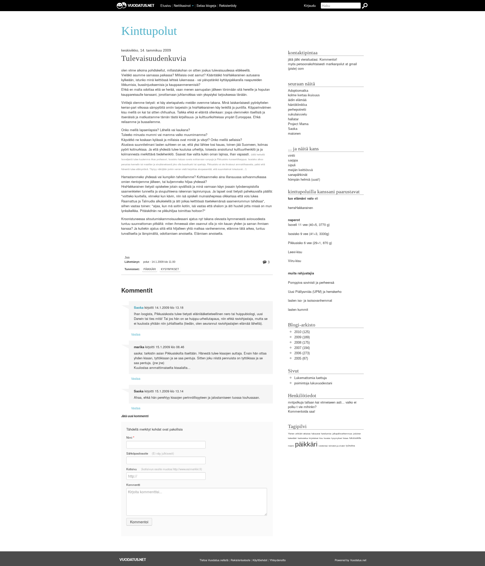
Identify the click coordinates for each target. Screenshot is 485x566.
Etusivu (165, 5)
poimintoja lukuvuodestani (313, 383)
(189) (302, 337)
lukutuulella (355, 438)
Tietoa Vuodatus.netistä (214, 560)
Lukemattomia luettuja (310, 378)
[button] (193, 5)
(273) (302, 353)
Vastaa (135, 334)
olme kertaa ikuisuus (304, 95)
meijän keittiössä (300, 170)
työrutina (350, 445)
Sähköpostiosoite (150, 453)
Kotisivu (164, 469)
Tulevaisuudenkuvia (153, 58)
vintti (291, 155)
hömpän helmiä (299, 179)
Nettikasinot (182, 5)
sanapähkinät (297, 175)
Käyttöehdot (260, 560)
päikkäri (149, 269)
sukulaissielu (297, 114)
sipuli (292, 165)
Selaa (206, 5)
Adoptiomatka (298, 90)
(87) (301, 358)
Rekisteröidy (227, 5)
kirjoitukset (313, 438)
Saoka (138, 307)
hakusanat (315, 434)
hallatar (293, 119)
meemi (291, 446)
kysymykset (170, 269)
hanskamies (326, 434)
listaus (345, 438)
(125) (302, 332)
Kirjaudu (310, 5)
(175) (302, 342)
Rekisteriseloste (240, 560)
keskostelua (303, 438)
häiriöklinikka (297, 105)
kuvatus (327, 438)
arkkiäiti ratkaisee (302, 434)
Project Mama (298, 124)
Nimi (130, 437)
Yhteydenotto (278, 560)
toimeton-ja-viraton (337, 446)
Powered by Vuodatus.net (350, 560)
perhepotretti (297, 109)
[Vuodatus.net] (133, 559)
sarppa (293, 160)
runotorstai (323, 446)
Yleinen (291, 434)
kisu (321, 438)
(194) (302, 348)
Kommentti (133, 485)
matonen (294, 133)
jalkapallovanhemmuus (342, 434)
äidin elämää (297, 100)
